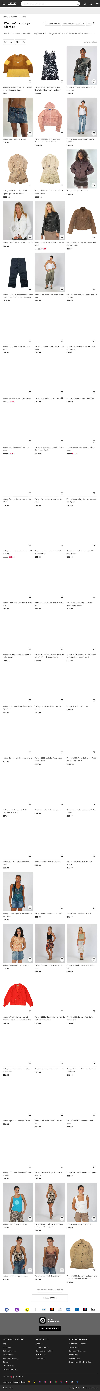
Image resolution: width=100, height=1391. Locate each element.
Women (14, 16)
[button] (29, 1382)
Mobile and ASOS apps (77, 1343)
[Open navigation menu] (4, 3)
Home (5, 16)
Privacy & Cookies (75, 1388)
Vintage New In (53, 23)
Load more (50, 1298)
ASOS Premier (8, 1354)
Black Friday (73, 1354)
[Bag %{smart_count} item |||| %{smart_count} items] (97, 3)
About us (39, 1343)
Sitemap (6, 1362)
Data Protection (8, 1365)
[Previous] (43, 23)
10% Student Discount (10, 1358)
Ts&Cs (85, 1388)
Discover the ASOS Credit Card (80, 1362)
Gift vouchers (73, 1347)
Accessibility (93, 1388)
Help (4, 1343)
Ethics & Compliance (10, 1369)
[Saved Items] (91, 3)
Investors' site (40, 1354)
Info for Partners (74, 1358)
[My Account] (85, 3)
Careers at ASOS (42, 1347)
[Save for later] (30, 81)
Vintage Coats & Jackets (73, 23)
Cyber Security (41, 1358)
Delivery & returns (9, 1351)
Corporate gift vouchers (77, 1351)
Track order (7, 1347)
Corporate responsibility (44, 1351)
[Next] (93, 23)
